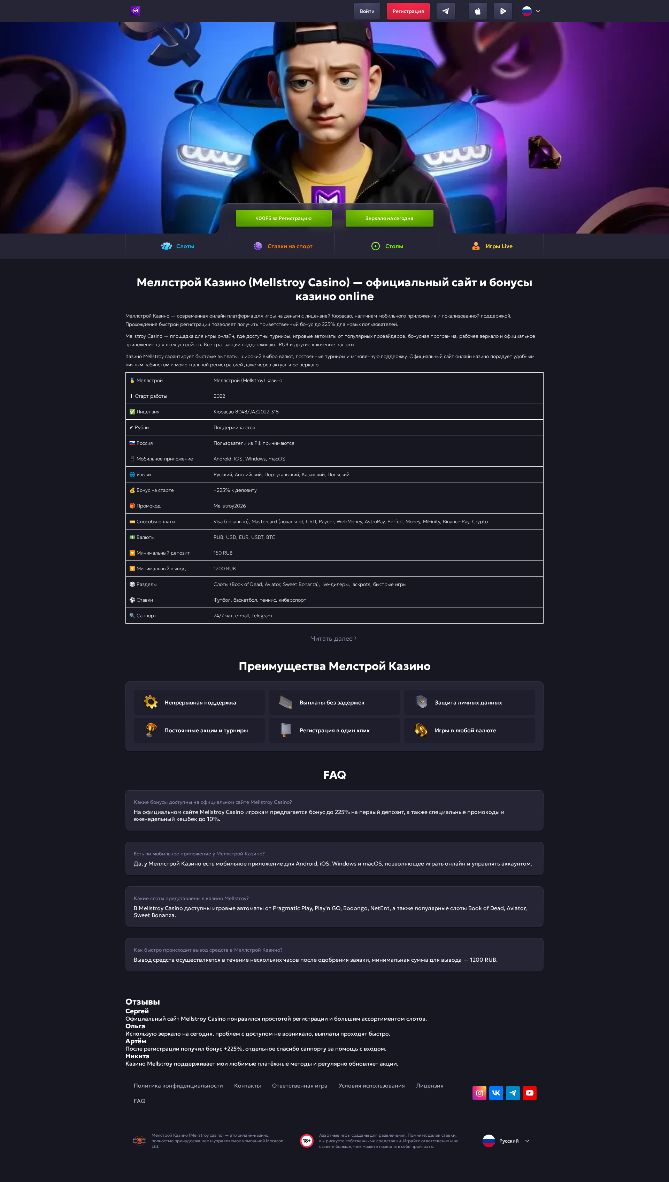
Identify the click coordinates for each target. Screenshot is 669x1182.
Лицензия (430, 1085)
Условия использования (372, 1085)
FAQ (139, 1100)
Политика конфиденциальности (178, 1085)
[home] (135, 11)
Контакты (247, 1085)
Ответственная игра (300, 1085)
